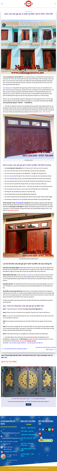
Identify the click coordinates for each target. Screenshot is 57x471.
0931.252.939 (8, 447)
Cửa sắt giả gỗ (28, 11)
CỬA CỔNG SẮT (31, 428)
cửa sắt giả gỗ (11, 176)
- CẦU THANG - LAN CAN (26, 431)
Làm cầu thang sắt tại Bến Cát (34, 343)
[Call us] (49, 429)
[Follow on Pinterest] (52, 429)
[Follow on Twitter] (43, 429)
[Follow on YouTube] (39, 433)
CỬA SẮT (23, 428)
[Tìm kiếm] (55, 3)
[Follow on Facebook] (39, 429)
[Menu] (2, 3)
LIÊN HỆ (28, 404)
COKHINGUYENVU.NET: (29, 355)
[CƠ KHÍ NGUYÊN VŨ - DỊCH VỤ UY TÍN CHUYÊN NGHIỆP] (28, 3)
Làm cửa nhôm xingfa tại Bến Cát (17, 343)
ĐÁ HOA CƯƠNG (25, 454)
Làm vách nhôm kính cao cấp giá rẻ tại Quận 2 (15, 348)
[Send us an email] (46, 429)
